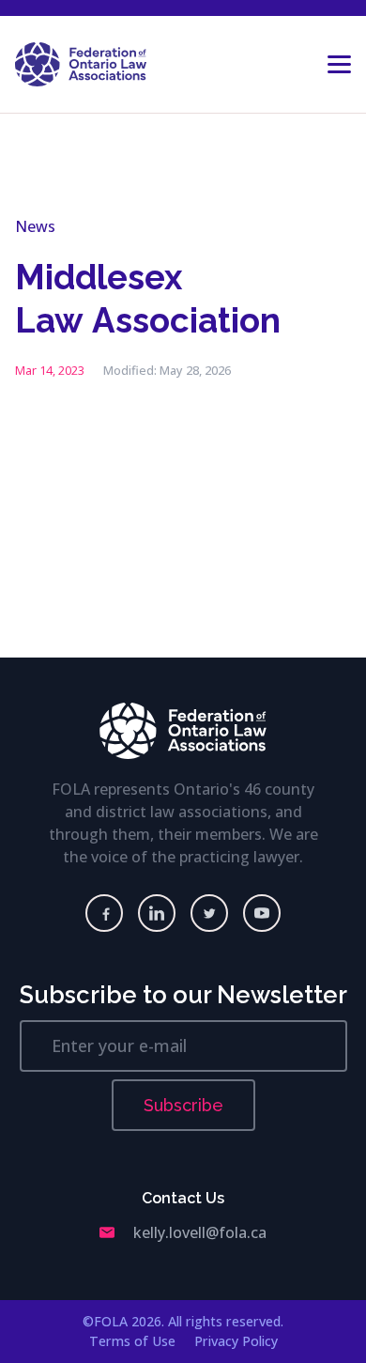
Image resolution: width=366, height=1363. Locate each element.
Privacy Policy (236, 1341)
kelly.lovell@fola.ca (200, 1232)
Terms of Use (132, 1341)
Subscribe (183, 1105)
